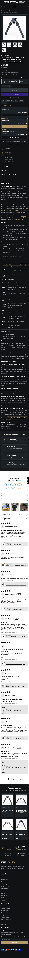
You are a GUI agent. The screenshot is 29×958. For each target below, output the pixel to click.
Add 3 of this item (14, 126)
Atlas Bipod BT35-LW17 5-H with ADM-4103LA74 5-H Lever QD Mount (21, 811)
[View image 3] (14, 44)
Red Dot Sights (4, 879)
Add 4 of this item (14, 137)
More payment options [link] (14, 97)
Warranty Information (6, 919)
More (24, 485)
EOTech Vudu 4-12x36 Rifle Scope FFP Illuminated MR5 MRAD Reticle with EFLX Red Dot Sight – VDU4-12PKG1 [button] (16, 544)
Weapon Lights (4, 884)
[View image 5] (3, 50)
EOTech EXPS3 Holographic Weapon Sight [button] (15, 710)
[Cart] (27, 6)
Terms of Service (5, 917)
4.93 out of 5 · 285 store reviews (15, 61)
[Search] (4, 6)
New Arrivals (4, 895)
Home (2, 10)
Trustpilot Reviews (5, 905)
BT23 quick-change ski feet (15, 265)
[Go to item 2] (15, 507)
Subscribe (14, 942)
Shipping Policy (4, 915)
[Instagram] (2, 873)
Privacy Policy (4, 910)
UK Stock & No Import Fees (7, 922)
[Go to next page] (23, 779)
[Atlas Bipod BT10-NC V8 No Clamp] (7, 799)
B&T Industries (5, 55)
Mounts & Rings (4, 888)
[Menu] (1, 6)
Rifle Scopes (4, 881)
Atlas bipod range (19, 219)
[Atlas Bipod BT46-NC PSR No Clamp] (21, 824)
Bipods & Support (5, 886)
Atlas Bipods (7, 10)
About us (3, 924)
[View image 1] (3, 44)
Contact (3, 900)
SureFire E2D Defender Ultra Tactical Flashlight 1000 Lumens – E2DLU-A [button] (14, 609)
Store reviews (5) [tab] (21, 514)
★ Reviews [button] (27, 480)
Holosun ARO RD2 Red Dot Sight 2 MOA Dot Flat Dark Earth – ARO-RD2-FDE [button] (16, 585)
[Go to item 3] (24, 507)
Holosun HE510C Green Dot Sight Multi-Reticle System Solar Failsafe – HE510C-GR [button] (16, 565)
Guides (3, 893)
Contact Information (5, 908)
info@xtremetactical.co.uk (7, 930)
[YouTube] (6, 873)
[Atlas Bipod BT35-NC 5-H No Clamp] (7, 824)
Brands (3, 890)
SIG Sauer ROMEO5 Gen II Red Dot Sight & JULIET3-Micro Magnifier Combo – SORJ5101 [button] (16, 664)
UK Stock (3, 897)
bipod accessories (5, 405)
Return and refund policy (6, 912)
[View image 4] (20, 44)
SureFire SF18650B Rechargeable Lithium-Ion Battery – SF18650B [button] (16, 767)
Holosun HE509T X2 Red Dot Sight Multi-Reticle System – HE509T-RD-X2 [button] (15, 738)
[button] (14, 491)
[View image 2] (9, 44)
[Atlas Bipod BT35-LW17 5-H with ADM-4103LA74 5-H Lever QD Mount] (21, 799)
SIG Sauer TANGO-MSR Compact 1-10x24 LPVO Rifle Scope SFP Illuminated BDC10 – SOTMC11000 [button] (15, 636)
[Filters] (2, 518)
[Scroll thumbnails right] (26, 507)
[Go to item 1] (6, 507)
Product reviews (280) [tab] (7, 514)
